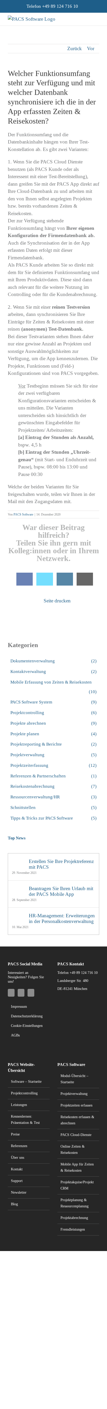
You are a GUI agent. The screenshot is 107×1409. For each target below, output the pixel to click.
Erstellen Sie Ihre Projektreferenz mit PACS (61, 864)
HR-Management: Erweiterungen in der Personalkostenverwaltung (62, 918)
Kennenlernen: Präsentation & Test (25, 1120)
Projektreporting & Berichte (53, 744)
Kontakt (17, 1169)
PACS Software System (53, 702)
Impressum (19, 1007)
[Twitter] (44, 579)
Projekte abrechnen (53, 723)
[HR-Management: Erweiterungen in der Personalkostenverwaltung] (18, 916)
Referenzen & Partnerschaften (53, 776)
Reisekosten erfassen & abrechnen (77, 1120)
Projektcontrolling (53, 712)
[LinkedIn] (21, 993)
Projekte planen (53, 733)
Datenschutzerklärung (27, 1016)
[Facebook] (24, 579)
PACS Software (23, 514)
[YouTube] (11, 993)
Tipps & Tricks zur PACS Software (53, 818)
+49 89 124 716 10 (60, 6)
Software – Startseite (26, 1082)
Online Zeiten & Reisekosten (73, 1150)
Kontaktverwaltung (53, 671)
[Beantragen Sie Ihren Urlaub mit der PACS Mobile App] (18, 889)
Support (17, 1181)
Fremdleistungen (73, 1229)
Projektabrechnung (74, 1218)
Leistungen (19, 1105)
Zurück (74, 48)
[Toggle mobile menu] (97, 18)
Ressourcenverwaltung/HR (53, 796)
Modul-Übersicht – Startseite (74, 1079)
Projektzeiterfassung (53, 765)
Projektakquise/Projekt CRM (77, 1185)
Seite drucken (56, 600)
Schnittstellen (53, 807)
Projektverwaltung (53, 754)
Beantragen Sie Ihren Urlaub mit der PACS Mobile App (61, 891)
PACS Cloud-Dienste (76, 1135)
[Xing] (31, 993)
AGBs (15, 1035)
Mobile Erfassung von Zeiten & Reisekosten (53, 687)
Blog (14, 1204)
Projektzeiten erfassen (76, 1105)
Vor (90, 48)
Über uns (17, 1158)
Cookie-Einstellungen (27, 1026)
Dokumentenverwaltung (53, 660)
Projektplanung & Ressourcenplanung (75, 1203)
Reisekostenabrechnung (53, 786)
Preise (15, 1134)
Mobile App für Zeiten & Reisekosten (77, 1167)
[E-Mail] (85, 579)
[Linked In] (65, 579)
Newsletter (18, 1192)
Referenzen (19, 1146)
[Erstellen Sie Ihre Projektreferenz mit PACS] (18, 862)
